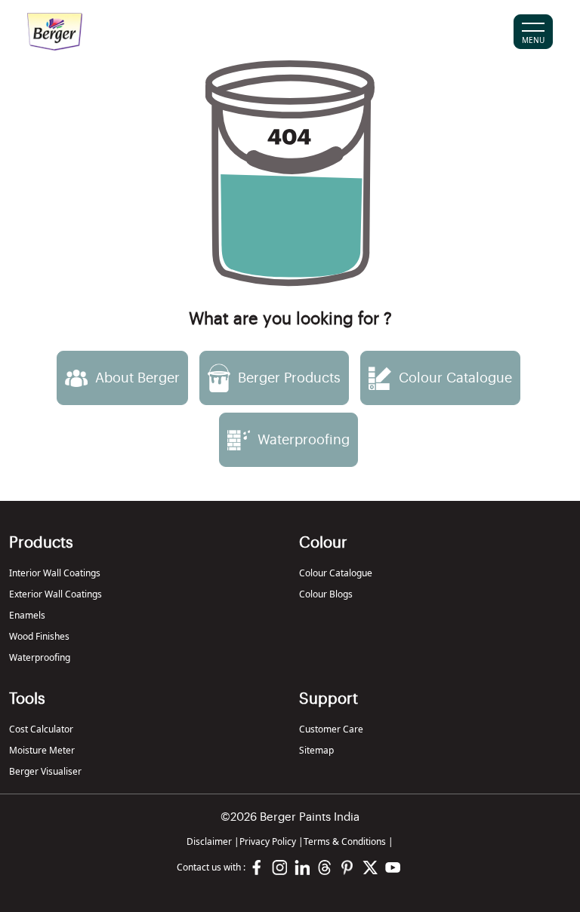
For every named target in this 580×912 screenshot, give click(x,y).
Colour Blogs (326, 594)
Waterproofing (39, 657)
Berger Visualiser (45, 771)
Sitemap (316, 750)
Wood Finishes (39, 636)
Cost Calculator (41, 729)
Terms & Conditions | (348, 841)
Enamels (27, 615)
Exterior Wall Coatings (55, 594)
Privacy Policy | (271, 841)
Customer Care (331, 729)
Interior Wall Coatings (54, 573)
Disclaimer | (213, 841)
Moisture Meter (42, 750)
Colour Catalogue (335, 573)
